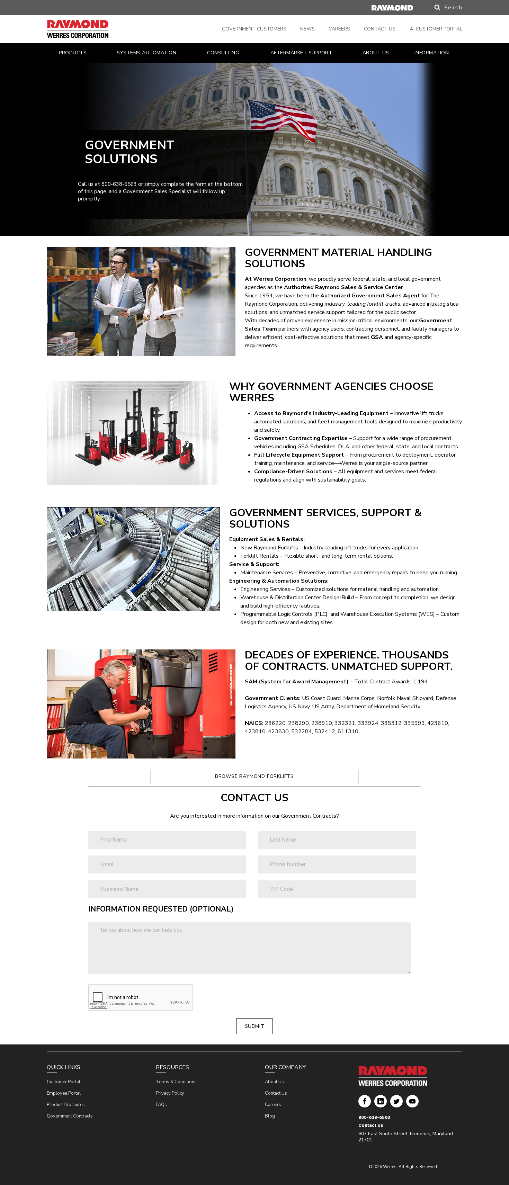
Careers (339, 29)
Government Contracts (70, 1116)
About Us (274, 1082)
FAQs (161, 1105)
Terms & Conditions (176, 1082)
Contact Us (379, 29)
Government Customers (254, 29)
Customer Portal (439, 29)
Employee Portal (64, 1093)
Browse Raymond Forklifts (254, 776)
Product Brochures (66, 1105)
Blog (270, 1116)
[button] (441, 7)
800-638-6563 (374, 1117)
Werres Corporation (364, 1104)
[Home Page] (87, 29)
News (307, 29)
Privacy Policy (170, 1093)
